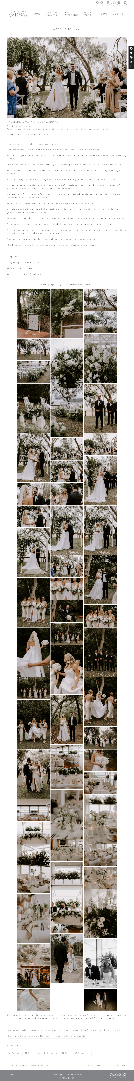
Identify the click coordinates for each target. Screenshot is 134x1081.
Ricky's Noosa (109, 1030)
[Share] (131, 66)
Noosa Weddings (20, 129)
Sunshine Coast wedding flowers (29, 1036)
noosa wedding (53, 1030)
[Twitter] (131, 53)
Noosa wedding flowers (81, 1030)
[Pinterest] (131, 57)
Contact (11, 1075)
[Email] (131, 61)
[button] (15, 1053)
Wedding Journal (99, 129)
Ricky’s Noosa (25, 268)
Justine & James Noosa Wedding (29, 1065)
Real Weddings (41, 129)
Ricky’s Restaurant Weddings (69, 129)
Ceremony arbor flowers (23, 1030)
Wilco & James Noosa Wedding (104, 1065)
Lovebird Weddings (29, 274)
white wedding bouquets (70, 1036)
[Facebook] (131, 48)
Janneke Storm (30, 263)
